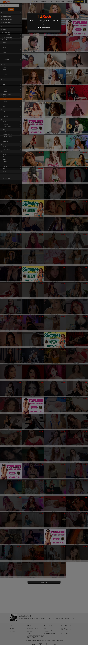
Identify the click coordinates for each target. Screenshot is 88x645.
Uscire (44, 24)
